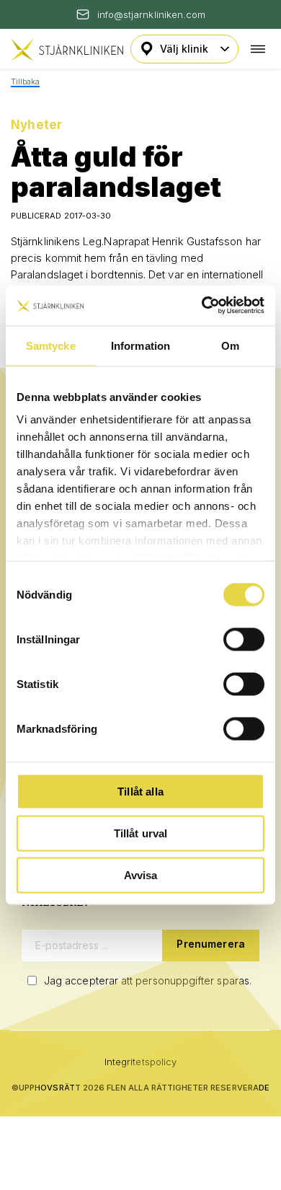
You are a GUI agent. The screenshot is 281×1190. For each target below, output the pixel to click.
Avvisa (141, 874)
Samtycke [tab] (51, 345)
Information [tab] (140, 345)
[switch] (243, 639)
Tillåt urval (141, 833)
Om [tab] (230, 345)
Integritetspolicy (140, 1061)
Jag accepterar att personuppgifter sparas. (147, 980)
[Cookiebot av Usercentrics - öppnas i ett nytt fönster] (202, 305)
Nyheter (36, 125)
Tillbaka (25, 82)
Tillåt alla (140, 791)
